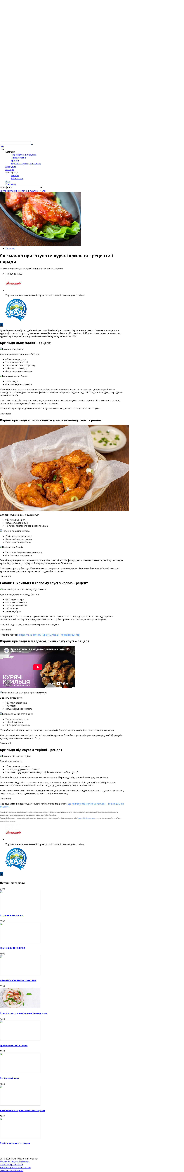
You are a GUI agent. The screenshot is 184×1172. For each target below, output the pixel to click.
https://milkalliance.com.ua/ (86, 818)
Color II (11, 1170)
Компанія (5, 1161)
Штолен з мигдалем (11, 915)
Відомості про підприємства (26, 163)
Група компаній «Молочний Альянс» (19, 190)
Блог (7, 181)
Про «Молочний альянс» (24, 154)
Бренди (15, 160)
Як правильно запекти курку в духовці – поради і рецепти (48, 634)
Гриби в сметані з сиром (13, 1045)
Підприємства (18, 157)
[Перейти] (32, 144)
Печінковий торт (9, 1078)
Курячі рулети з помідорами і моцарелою (24, 1012)
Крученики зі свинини (12, 947)
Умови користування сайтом (15, 1167)
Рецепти (10, 248)
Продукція (10, 166)
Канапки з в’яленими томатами (18, 980)
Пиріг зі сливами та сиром (15, 1143)
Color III (19, 1170)
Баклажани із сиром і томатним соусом (22, 1110)
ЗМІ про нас (17, 178)
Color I (3, 1170)
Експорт (9, 169)
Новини (15, 175)
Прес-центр (6, 1164)
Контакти (10, 184)
